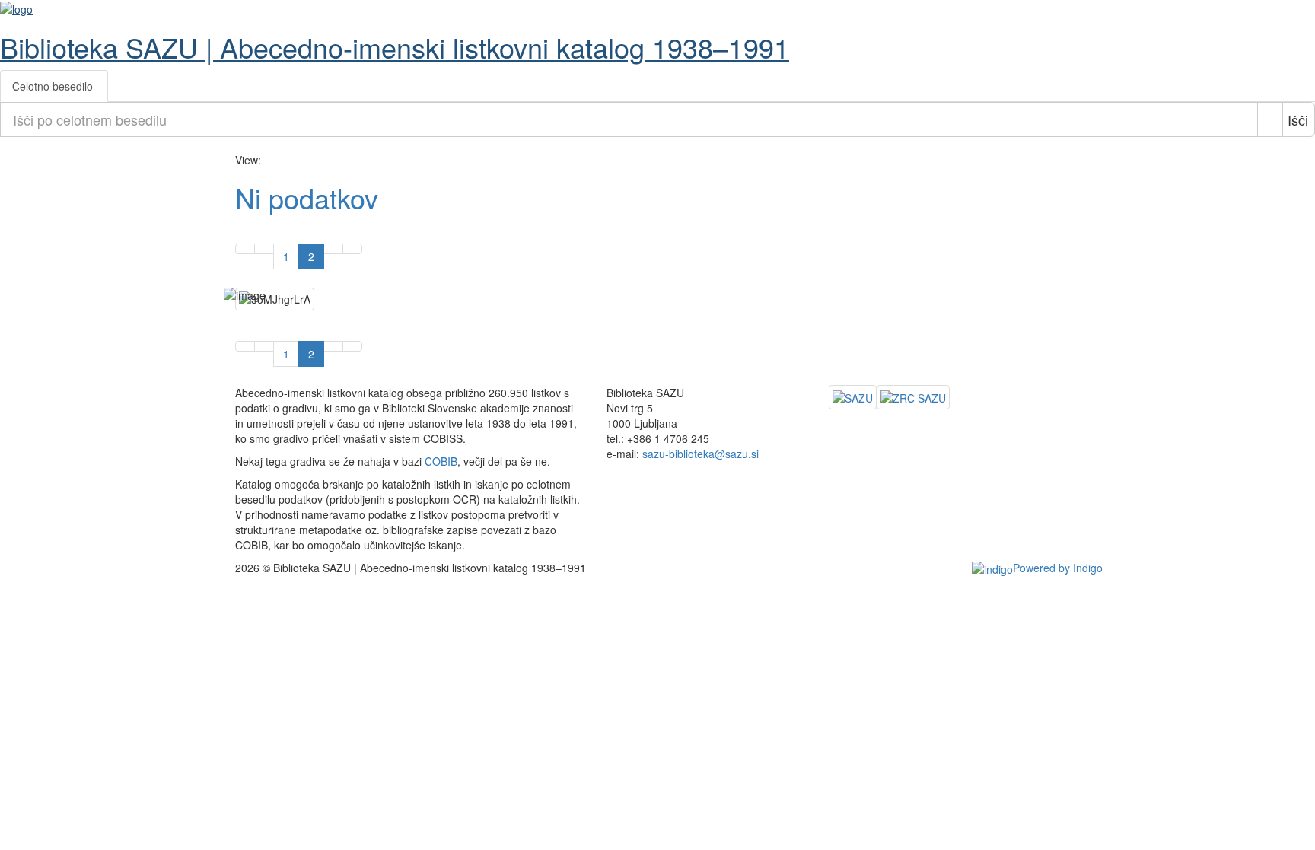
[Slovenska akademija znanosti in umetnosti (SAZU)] (853, 397)
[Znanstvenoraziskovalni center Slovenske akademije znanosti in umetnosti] (913, 397)
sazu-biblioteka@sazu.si (700, 453)
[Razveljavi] (1270, 119)
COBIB (441, 461)
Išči (1298, 119)
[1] (245, 249)
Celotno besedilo (52, 86)
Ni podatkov (310, 197)
